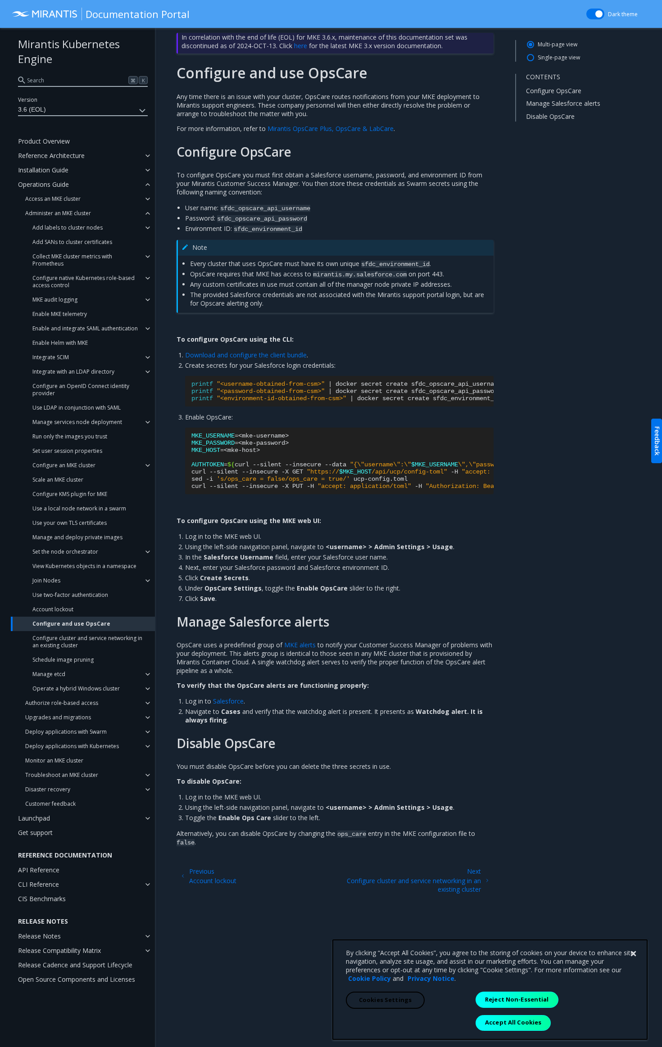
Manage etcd (48, 674)
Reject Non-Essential (517, 999)
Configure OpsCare (553, 90)
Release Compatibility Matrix (59, 950)
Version (27, 100)
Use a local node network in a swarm (79, 508)
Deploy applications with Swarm (66, 732)
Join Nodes (46, 580)
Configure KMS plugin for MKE (69, 494)
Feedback (657, 441)
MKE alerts (300, 645)
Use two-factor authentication (70, 595)
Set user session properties (67, 451)
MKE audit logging (54, 299)
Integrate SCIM (50, 357)
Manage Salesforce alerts (563, 103)
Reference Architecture (51, 155)
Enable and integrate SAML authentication (85, 328)
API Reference (38, 870)
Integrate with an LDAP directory (73, 371)
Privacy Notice (431, 978)
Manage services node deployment (77, 422)
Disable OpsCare (550, 116)
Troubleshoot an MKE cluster (61, 775)
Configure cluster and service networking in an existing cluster (87, 641)
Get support (35, 832)
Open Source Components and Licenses (76, 979)
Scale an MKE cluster (57, 479)
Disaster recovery (47, 789)
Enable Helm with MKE (60, 343)
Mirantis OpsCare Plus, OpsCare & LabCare (331, 128)
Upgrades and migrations (58, 717)
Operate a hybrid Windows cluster (76, 688)
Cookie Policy (369, 978)
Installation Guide (43, 170)
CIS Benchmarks (42, 898)
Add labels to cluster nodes (67, 227)
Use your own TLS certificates (69, 523)
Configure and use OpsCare (71, 623)
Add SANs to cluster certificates (72, 242)
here (300, 45)
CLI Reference (38, 884)
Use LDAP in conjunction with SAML (76, 407)
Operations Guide (43, 184)
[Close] (633, 954)
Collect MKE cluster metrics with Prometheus (72, 260)
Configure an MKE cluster (63, 465)
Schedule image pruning (63, 659)
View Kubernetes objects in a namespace (84, 566)
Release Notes (39, 936)
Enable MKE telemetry (59, 314)
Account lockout (52, 609)
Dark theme (623, 14)
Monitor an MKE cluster (54, 760)
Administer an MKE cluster (58, 213)
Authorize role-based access (61, 703)
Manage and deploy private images (77, 537)
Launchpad (34, 818)
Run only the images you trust (69, 436)
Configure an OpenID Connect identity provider (80, 389)
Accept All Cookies (513, 1022)
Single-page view (559, 57)
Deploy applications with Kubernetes (72, 746)
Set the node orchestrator (65, 551)
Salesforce (228, 701)
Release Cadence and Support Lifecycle (75, 965)
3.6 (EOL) (32, 109)
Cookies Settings (385, 1000)
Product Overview (44, 141)
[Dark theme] (595, 14)
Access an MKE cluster (53, 199)
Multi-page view (557, 44)
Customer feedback (50, 804)
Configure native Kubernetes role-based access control (83, 281)
